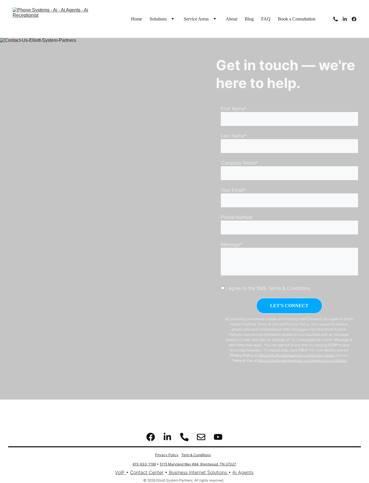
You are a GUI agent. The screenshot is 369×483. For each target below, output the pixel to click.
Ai (235, 472)
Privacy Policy (166, 455)
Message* (231, 244)
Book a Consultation (296, 18)
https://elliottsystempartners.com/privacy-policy (296, 355)
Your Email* (233, 190)
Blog (249, 18)
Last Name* (233, 136)
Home (136, 18)
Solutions (158, 18)
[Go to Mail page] (201, 437)
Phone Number (237, 217)
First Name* (234, 108)
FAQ (265, 18)
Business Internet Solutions (197, 472)
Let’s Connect (289, 305)
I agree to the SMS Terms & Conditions (267, 288)
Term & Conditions (196, 455)
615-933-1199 (144, 464)
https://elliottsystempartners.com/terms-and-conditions (302, 360)
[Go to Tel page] (337, 19)
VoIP (120, 472)
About (231, 18)
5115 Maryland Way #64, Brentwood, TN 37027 (198, 464)
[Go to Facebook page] (354, 19)
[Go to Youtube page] (218, 437)
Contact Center (146, 472)
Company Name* (239, 163)
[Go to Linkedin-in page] (347, 19)
